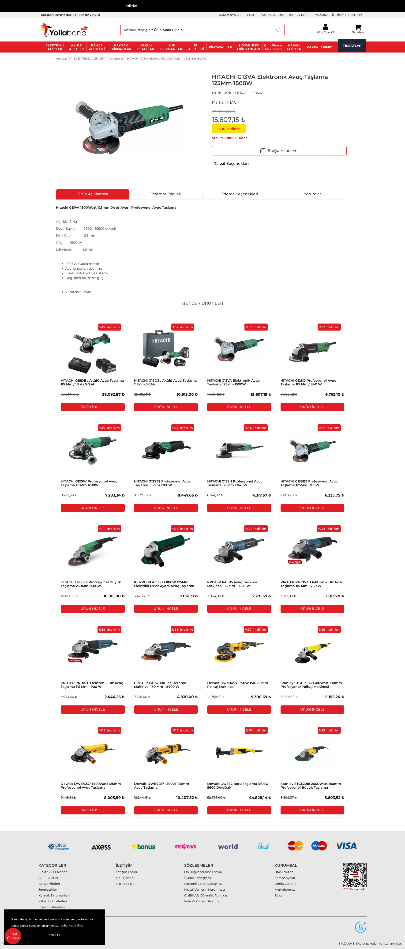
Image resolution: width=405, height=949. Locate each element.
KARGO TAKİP (299, 15)
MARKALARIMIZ (272, 15)
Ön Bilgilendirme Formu (203, 872)
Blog (278, 895)
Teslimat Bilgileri (166, 194)
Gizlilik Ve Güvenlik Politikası (206, 895)
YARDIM (321, 15)
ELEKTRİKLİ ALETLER (54, 47)
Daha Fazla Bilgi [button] (71, 925)
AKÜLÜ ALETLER (76, 47)
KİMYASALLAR (220, 47)
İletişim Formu (127, 872)
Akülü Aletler (48, 878)
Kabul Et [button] (54, 935)
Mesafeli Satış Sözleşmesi (203, 883)
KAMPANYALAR (230, 15)
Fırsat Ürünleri (13, 936)
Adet (243, 138)
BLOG (251, 15)
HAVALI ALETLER (293, 47)
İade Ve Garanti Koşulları (202, 901)
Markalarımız (284, 889)
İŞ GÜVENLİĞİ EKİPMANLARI (248, 47)
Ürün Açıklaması (92, 194)
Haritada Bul (125, 883)
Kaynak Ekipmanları (54, 895)
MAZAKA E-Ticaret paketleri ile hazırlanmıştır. (371, 943)
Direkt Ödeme (285, 883)
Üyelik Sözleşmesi (198, 878)
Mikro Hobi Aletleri (52, 901)
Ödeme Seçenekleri (239, 194)
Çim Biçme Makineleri (273, 47)
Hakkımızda (283, 872)
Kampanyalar (284, 878)
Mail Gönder (125, 878)
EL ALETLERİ (196, 47)
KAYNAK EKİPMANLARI (120, 47)
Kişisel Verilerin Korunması (204, 889)
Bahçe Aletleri (49, 883)
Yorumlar (312, 194)
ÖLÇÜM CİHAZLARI (146, 47)
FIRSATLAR (352, 46)
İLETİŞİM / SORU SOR (347, 15)
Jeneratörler (47, 889)
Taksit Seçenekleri (231, 163)
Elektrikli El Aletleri (53, 872)
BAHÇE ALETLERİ (97, 47)
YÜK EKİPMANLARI (171, 47)
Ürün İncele (93, 407)
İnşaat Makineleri (51, 907)
